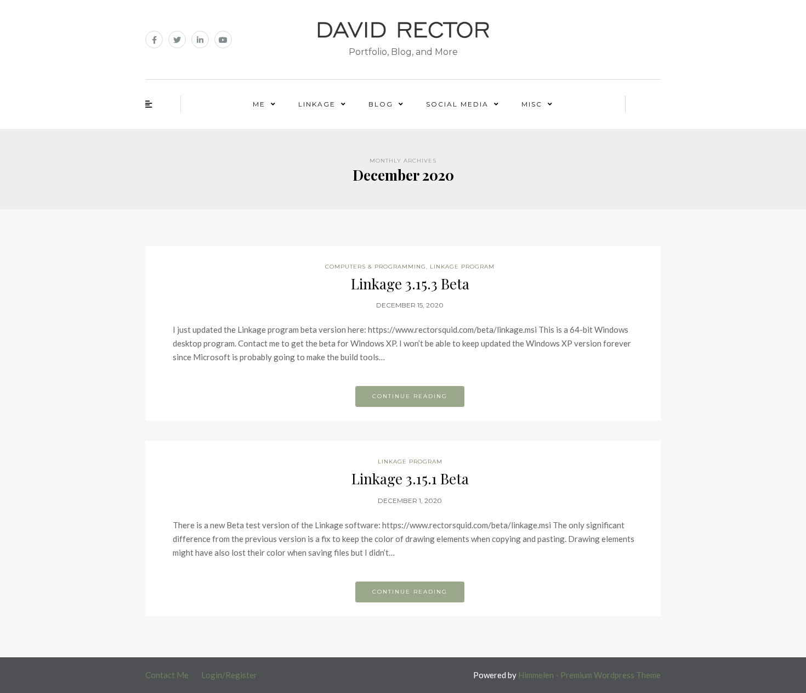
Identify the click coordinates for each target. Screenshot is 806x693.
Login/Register (229, 675)
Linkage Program (462, 266)
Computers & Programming (375, 266)
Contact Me (167, 675)
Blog (380, 104)
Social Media (457, 104)
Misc (531, 104)
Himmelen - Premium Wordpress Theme (589, 675)
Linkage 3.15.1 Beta (410, 478)
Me (259, 104)
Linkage (317, 104)
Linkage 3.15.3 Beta (410, 283)
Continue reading (409, 396)
